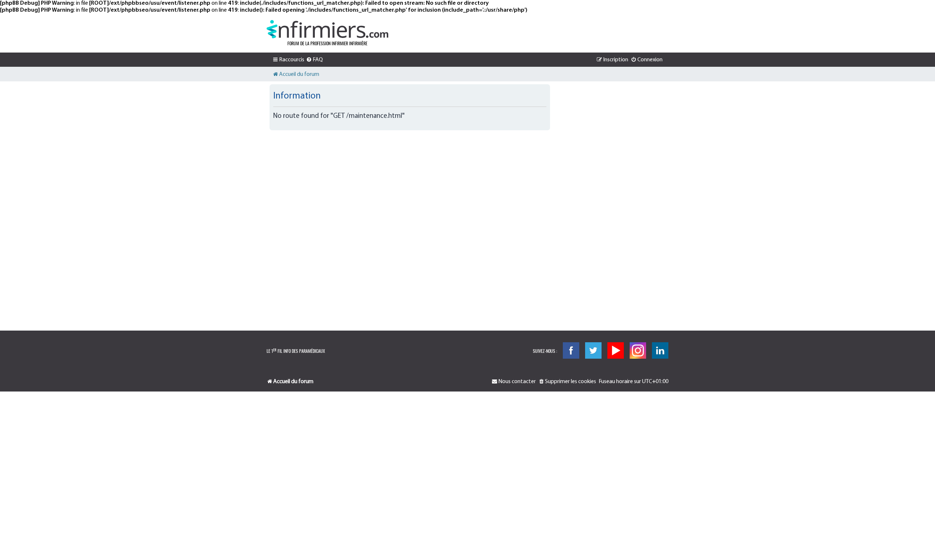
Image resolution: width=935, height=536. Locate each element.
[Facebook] (571, 350)
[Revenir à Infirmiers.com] (327, 29)
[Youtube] (615, 350)
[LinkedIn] (660, 350)
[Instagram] (638, 350)
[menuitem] (314, 60)
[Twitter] (593, 350)
